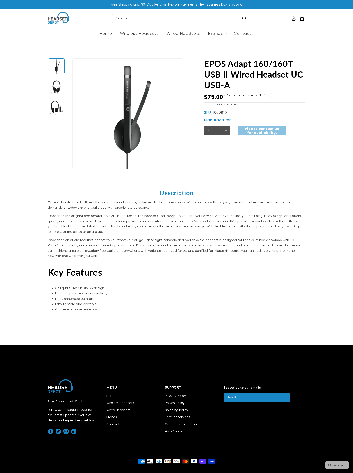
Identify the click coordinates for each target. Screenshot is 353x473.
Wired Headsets (118, 410)
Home (110, 396)
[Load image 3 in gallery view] (56, 107)
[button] (217, 33)
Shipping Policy (176, 410)
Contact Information (181, 424)
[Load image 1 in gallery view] (56, 66)
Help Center (174, 431)
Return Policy (175, 403)
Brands (111, 417)
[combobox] (180, 18)
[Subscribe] (286, 397)
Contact (112, 424)
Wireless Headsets (120, 403)
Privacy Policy (175, 396)
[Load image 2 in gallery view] (56, 86)
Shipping (209, 104)
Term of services (177, 417)
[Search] (244, 18)
